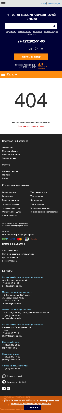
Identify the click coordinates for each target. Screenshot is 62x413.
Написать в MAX (14, 376)
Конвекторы (7, 196)
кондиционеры (11, 31)
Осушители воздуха (11, 211)
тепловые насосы (24, 31)
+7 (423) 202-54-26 (11, 315)
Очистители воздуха (39, 207)
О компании (8, 147)
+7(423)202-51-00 (31, 41)
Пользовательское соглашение (15, 223)
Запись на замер (31, 56)
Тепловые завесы (10, 203)
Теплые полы (36, 196)
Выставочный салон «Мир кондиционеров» (22, 277)
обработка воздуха (51, 31)
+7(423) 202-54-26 (10, 300)
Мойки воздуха (37, 203)
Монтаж (6, 174)
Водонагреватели (10, 199)
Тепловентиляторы (11, 207)
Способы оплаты (10, 250)
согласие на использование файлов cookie (31, 403)
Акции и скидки (9, 157)
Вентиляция (36, 199)
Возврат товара (9, 260)
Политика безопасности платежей (18, 253)
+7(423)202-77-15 (10, 332)
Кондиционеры (9, 192)
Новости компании (11, 154)
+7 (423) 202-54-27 (11, 368)
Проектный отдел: (10, 353)
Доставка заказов (10, 257)
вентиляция (37, 31)
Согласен (32, 407)
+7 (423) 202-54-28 (11, 344)
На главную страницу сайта (31, 126)
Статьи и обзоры (10, 150)
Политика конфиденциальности (15, 225)
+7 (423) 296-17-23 (11, 356)
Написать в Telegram (16, 381)
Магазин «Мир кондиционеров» (17, 291)
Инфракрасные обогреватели (44, 211)
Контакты (7, 270)
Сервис (5, 178)
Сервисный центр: (10, 341)
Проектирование (10, 171)
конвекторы (32, 34)
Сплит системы (9, 215)
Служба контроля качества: (15, 365)
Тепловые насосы (38, 192)
